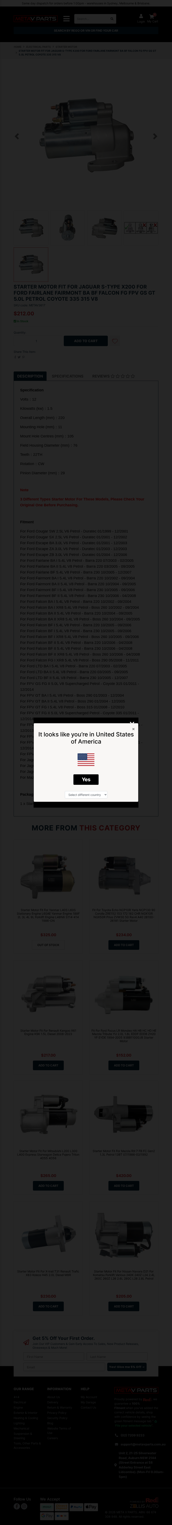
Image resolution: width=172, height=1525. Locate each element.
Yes (86, 779)
